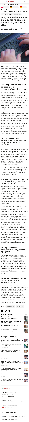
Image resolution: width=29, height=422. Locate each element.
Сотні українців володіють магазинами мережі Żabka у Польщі (11, 345)
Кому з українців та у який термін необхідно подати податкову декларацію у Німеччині (12, 362)
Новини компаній (6, 400)
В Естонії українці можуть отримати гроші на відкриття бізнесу (12, 380)
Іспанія (24, 7)
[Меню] (2, 1)
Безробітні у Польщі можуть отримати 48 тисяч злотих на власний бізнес (12, 374)
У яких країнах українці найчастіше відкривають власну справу (10, 351)
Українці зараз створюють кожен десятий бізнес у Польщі (12, 356)
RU (25, 1)
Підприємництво (7, 14)
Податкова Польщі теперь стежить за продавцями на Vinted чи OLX (11, 368)
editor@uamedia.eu (7, 394)
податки (20, 306)
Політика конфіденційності (9, 405)
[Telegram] (6, 311)
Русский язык (8, 407)
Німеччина (15, 7)
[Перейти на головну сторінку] (14, 2)
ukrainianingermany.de (18, 80)
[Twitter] (9, 311)
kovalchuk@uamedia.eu (8, 398)
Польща (6, 7)
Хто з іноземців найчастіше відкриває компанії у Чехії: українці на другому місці (12, 339)
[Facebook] (2, 311)
